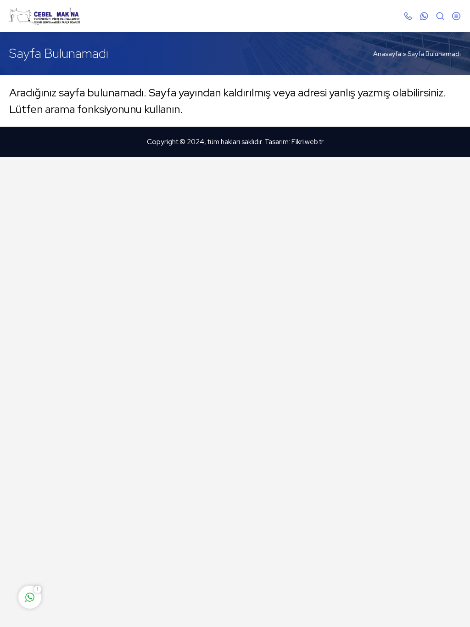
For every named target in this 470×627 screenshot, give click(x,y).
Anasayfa (387, 54)
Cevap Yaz (87, 561)
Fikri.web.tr (307, 141)
